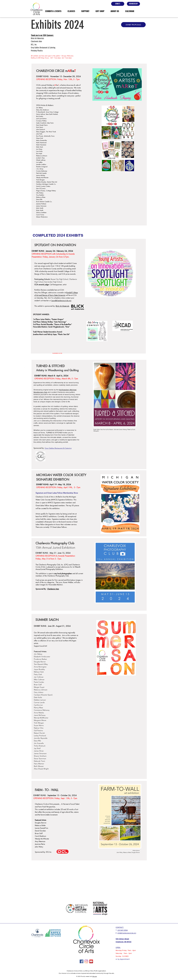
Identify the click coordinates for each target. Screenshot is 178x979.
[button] (53, 11)
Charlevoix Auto (53, 589)
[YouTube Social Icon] (91, 961)
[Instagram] (86, 961)
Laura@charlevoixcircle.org (61, 300)
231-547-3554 (122, 930)
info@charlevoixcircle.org (126, 933)
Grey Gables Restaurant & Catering (58, 448)
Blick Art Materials (62, 306)
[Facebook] (81, 961)
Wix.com (94, 976)
